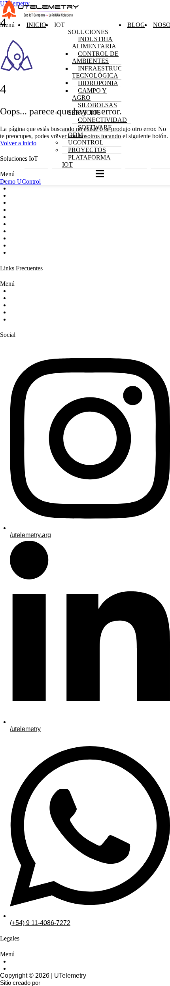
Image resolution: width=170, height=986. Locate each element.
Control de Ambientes (95, 57)
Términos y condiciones (43, 968)
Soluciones (26, 290)
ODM (17, 231)
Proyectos (87, 149)
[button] (7, 95)
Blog (136, 24)
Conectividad (102, 119)
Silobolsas (25, 216)
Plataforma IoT (86, 161)
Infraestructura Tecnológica (106, 72)
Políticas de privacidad (42, 961)
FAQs (18, 312)
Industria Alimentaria (94, 42)
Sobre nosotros (31, 297)
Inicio (36, 24)
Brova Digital (58, 982)
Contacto (22, 319)
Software (95, 127)
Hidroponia (25, 202)
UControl (22, 238)
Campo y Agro (89, 94)
